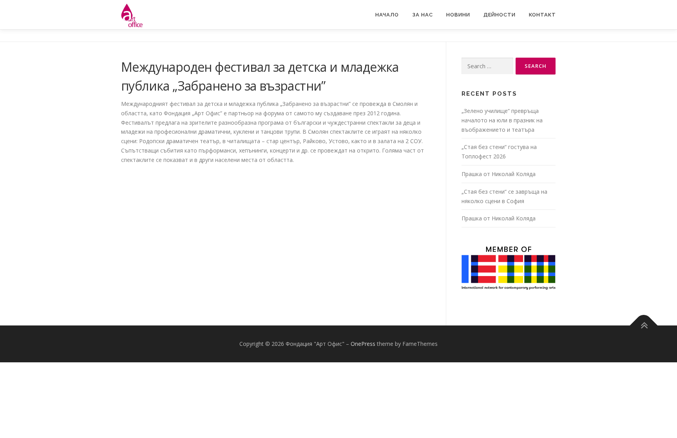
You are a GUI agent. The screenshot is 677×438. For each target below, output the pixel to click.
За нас (422, 15)
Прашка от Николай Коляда (499, 174)
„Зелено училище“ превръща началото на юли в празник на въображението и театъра (502, 120)
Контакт (542, 15)
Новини (458, 15)
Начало (387, 15)
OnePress (363, 343)
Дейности (499, 15)
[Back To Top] (644, 326)
